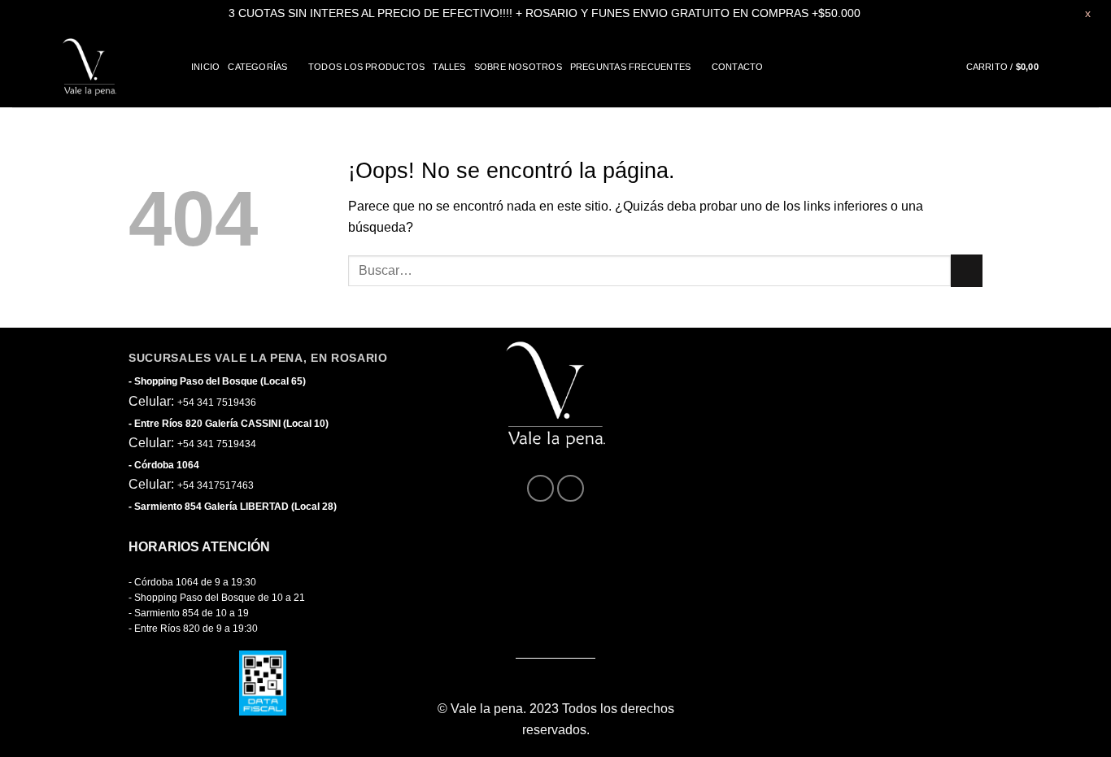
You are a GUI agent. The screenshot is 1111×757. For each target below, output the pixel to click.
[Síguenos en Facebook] (540, 488)
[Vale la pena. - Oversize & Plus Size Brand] (89, 66)
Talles (449, 67)
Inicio (205, 67)
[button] (1016, 67)
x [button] (1088, 13)
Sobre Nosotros (518, 67)
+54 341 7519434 (216, 444)
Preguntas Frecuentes (630, 67)
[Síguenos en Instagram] (570, 488)
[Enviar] (966, 270)
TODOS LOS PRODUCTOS (366, 67)
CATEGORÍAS (257, 67)
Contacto (738, 67)
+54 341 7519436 (216, 402)
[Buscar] (1093, 66)
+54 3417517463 (215, 485)
